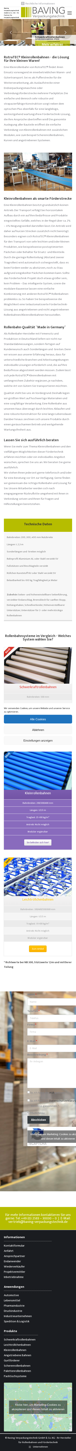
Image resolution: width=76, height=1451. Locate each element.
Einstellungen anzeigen (38, 740)
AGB (51, 1092)
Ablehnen (38, 729)
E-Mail (32, 1041)
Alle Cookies (38, 719)
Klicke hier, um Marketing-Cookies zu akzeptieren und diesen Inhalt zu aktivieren (38, 1407)
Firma (31, 1024)
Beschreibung (37, 1054)
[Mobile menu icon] (69, 12)
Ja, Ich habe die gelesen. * (48, 1092)
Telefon (33, 1011)
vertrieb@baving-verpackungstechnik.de (38, 1222)
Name (31, 994)
